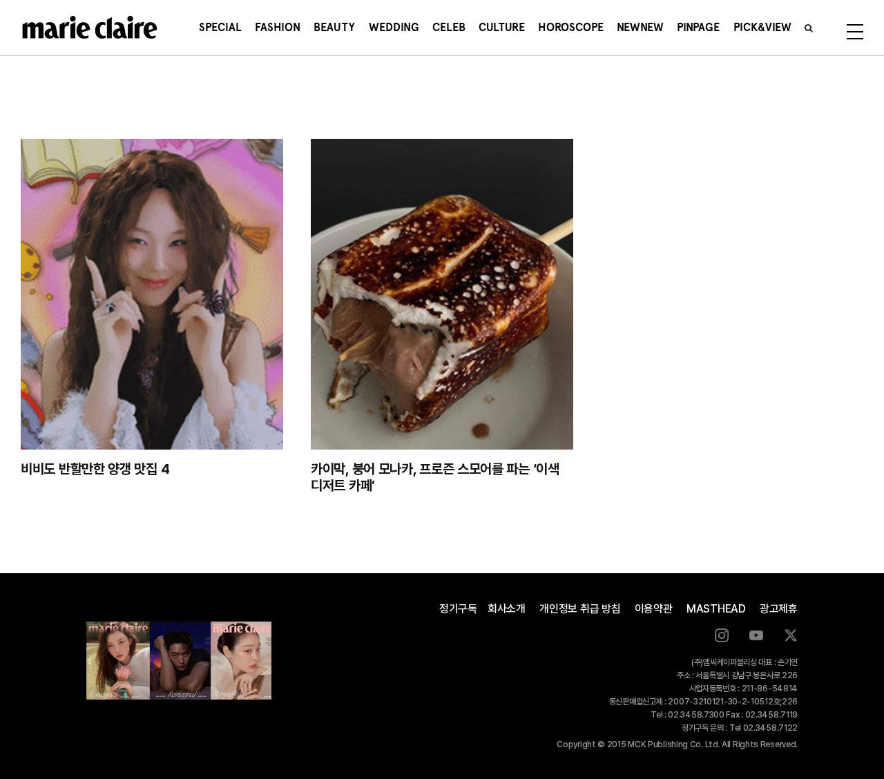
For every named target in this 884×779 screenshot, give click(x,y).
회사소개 (507, 608)
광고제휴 (779, 608)
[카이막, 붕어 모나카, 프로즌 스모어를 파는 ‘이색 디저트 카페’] (442, 294)
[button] (809, 27)
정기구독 (458, 608)
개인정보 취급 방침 (580, 608)
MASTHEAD (716, 608)
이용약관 (654, 608)
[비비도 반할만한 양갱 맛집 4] (152, 294)
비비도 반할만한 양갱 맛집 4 (95, 469)
